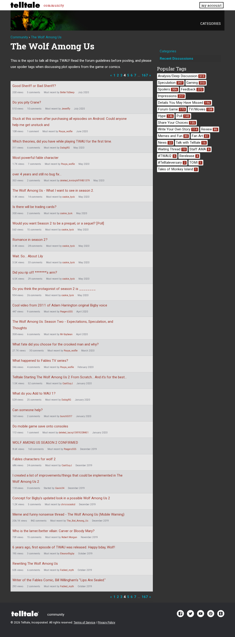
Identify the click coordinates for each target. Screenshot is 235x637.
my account (211, 5)
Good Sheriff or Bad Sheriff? (34, 86)
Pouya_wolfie (66, 131)
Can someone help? (27, 410)
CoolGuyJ (67, 383)
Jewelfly (66, 108)
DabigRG (65, 147)
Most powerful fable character (35, 158)
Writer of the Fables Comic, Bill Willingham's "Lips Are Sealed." (59, 580)
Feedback (191, 89)
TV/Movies (200, 109)
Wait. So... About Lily (27, 256)
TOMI (195, 162)
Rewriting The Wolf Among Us (35, 563)
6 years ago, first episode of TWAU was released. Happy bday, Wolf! (63, 547)
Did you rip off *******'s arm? (34, 272)
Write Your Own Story (177, 129)
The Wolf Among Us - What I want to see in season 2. (53, 190)
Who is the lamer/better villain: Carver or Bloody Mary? (53, 531)
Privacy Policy (106, 622)
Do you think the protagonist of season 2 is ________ (54, 289)
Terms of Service (84, 622)
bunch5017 (66, 416)
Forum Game (171, 109)
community (54, 5)
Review (209, 129)
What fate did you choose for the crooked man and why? (55, 344)
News (165, 142)
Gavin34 (59, 488)
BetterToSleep (67, 92)
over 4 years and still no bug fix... (37, 174)
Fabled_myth (67, 570)
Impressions (171, 96)
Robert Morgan (69, 537)
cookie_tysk (68, 196)
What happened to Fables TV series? (40, 361)
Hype (165, 116)
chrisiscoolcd (68, 504)
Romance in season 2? (30, 240)
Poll (182, 116)
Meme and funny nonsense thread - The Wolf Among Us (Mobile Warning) (68, 514)
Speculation (170, 83)
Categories (210, 24)
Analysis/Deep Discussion (181, 76)
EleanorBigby (67, 553)
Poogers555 (66, 311)
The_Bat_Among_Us (77, 520)
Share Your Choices (176, 123)
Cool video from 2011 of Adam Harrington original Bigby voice (59, 305)
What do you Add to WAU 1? (34, 393)
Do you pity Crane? (26, 102)
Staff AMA (200, 149)
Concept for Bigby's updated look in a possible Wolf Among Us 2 (61, 498)
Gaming (195, 83)
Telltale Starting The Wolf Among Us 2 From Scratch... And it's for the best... (69, 377)
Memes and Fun (173, 136)
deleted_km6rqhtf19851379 (75, 180)
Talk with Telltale (191, 142)
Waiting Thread (172, 149)
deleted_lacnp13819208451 (74, 432)
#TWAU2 (166, 156)
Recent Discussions (176, 58)
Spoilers (167, 89)
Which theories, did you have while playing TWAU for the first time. (62, 141)
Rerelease (188, 156)
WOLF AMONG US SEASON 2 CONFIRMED (45, 443)
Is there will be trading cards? (34, 207)
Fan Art (200, 136)
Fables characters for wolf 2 (34, 459)
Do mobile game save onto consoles (40, 426)
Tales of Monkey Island (177, 169)
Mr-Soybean (66, 334)
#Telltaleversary (171, 162)
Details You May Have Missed (184, 103)
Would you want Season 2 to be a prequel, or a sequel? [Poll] (58, 223)
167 (145, 75)
